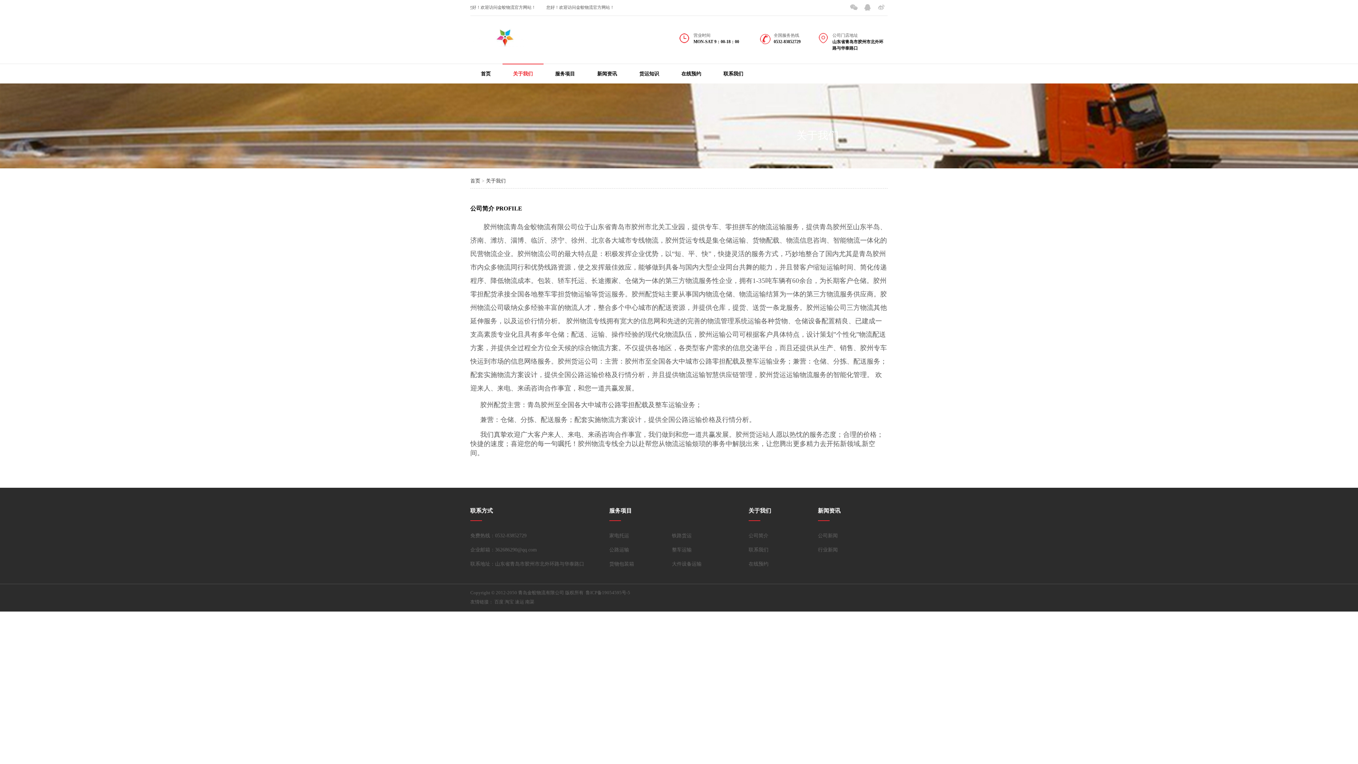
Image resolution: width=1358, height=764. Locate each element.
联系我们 (733, 73)
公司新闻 (828, 535)
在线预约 (691, 73)
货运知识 (649, 73)
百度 (499, 601)
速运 (519, 601)
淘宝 (509, 601)
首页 (486, 73)
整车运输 (682, 549)
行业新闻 (828, 549)
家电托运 (619, 535)
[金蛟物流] (505, 42)
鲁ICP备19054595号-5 (608, 592)
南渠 (529, 601)
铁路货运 (682, 535)
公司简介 (758, 535)
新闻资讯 (607, 73)
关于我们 (523, 73)
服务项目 (565, 73)
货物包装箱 (621, 564)
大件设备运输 (687, 564)
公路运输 (619, 549)
